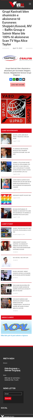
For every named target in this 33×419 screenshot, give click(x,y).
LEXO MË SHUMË (17, 85)
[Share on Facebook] (10, 79)
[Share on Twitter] (17, 79)
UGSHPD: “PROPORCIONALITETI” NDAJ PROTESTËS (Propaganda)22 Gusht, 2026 (22, 230)
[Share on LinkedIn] (20, 79)
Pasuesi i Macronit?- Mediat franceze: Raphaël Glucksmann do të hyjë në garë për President (21, 273)
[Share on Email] (23, 79)
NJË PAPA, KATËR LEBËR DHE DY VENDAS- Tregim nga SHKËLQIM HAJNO (21, 137)
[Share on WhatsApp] (14, 79)
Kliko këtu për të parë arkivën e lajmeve (14, 336)
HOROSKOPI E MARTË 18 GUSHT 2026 (22, 195)
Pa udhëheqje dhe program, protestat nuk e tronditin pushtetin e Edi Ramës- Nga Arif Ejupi (21, 151)
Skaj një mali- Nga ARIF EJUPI (20, 257)
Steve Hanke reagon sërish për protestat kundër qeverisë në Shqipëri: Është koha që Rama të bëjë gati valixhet (21, 288)
